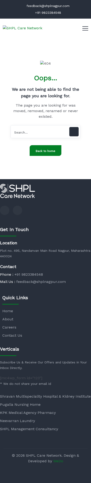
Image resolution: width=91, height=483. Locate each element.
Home (7, 311)
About (7, 319)
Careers (9, 327)
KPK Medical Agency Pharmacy (28, 412)
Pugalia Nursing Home (20, 404)
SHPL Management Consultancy (29, 429)
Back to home (45, 151)
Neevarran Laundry (17, 421)
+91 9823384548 (47, 12)
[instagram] (17, 210)
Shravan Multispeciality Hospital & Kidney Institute (45, 396)
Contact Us (12, 335)
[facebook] (4, 210)
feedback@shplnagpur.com (47, 6)
